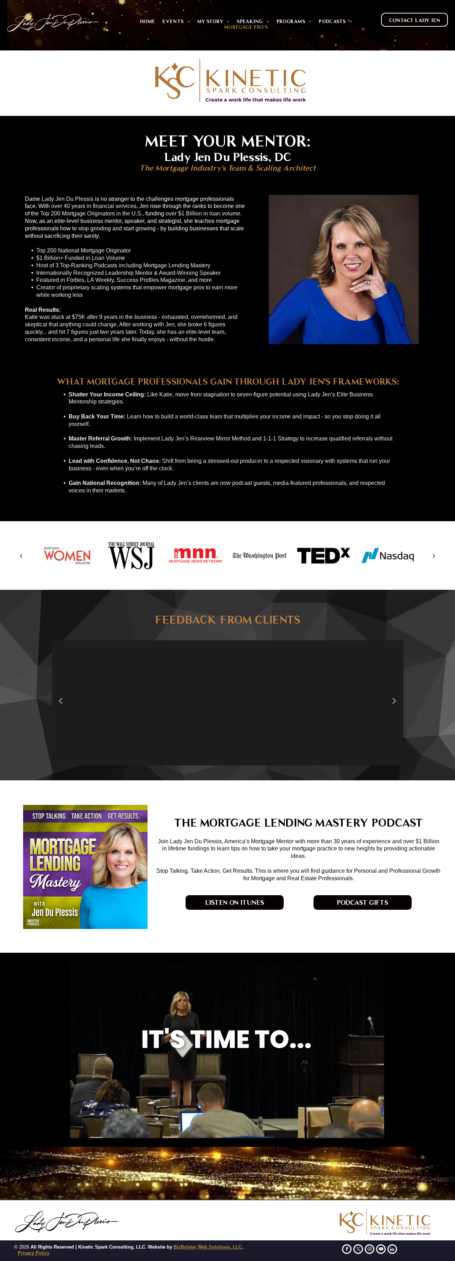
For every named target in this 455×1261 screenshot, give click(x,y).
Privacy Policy (33, 1253)
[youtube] (381, 1250)
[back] (21, 555)
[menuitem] (147, 21)
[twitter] (358, 1250)
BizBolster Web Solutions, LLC (207, 1247)
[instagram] (369, 1250)
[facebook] (347, 1250)
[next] (434, 555)
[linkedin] (392, 1250)
